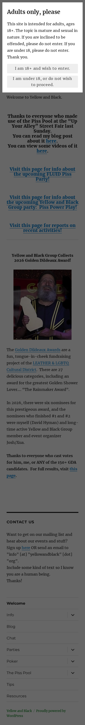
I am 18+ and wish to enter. (42, 68)
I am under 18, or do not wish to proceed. (42, 81)
